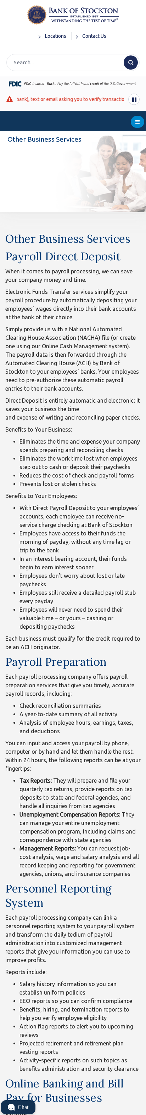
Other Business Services (67, 238)
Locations (55, 36)
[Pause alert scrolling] (134, 99)
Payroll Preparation (55, 662)
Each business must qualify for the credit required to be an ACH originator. (72, 642)
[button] (18, 1107)
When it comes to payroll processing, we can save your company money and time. (69, 275)
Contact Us (94, 36)
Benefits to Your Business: (38, 429)
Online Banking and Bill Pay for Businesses (64, 1090)
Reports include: (25, 972)
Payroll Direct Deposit (62, 256)
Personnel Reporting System (58, 895)
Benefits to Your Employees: (41, 496)
